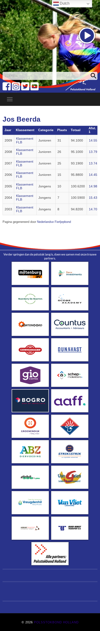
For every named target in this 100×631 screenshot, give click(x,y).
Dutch (64, 3)
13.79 (93, 152)
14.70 (93, 209)
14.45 (93, 175)
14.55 (93, 140)
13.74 (93, 163)
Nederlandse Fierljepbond (54, 222)
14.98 (93, 186)
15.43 (93, 197)
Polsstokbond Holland (56, 622)
